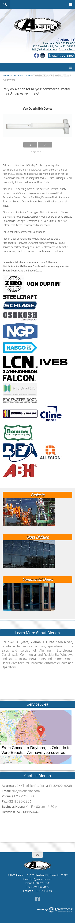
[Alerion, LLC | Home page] (37, 25)
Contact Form (67, 49)
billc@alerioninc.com (44, 49)
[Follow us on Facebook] (37, 898)
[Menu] (70, 4)
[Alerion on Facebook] (36, 57)
